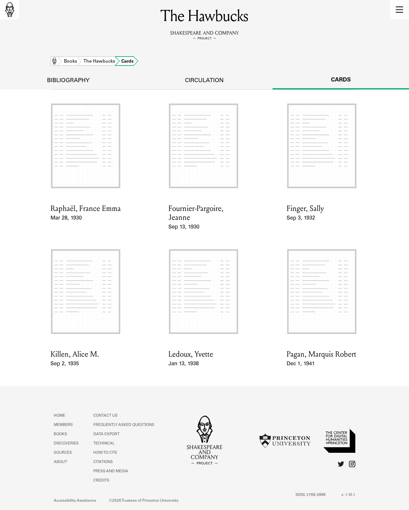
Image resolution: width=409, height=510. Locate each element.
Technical (104, 443)
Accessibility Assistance (75, 501)
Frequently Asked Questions (123, 425)
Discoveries (66, 443)
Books (70, 61)
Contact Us (105, 416)
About (60, 462)
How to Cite (105, 453)
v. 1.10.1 (348, 495)
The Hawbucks (99, 61)
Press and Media (110, 471)
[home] (9, 9)
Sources (63, 453)
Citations (103, 462)
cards (341, 80)
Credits (101, 481)
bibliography (68, 81)
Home (54, 61)
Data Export (106, 434)
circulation (204, 81)
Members (63, 425)
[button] (399, 9)
